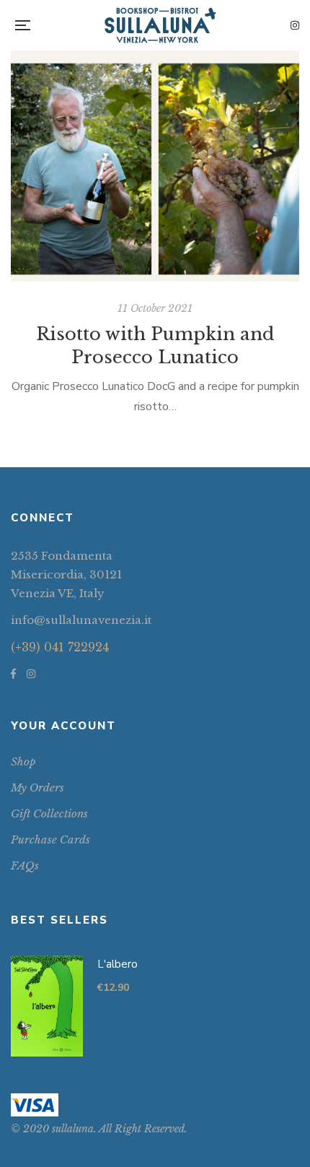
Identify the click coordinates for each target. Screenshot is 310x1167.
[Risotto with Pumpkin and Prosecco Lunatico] (155, 166)
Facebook (13, 674)
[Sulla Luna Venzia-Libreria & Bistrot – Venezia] (160, 25)
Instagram (295, 25)
